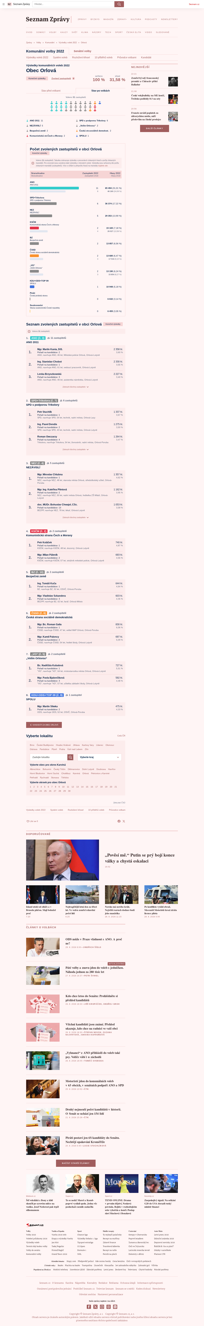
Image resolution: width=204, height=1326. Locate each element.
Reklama (113, 1283)
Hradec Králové (63, 745)
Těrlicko (65, 777)
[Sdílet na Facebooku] (119, 821)
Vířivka (154, 1265)
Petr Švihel (91, 976)
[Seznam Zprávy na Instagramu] (102, 1307)
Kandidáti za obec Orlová (45, 725)
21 (116, 787)
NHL (79, 1254)
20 (111, 787)
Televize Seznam (105, 1289)
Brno (32, 745)
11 (68, 787)
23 (36, 791)
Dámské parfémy (94, 1269)
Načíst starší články (76, 1163)
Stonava (55, 777)
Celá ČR (121, 735)
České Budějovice (45, 745)
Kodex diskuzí (143, 1289)
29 (64, 791)
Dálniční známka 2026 (164, 1238)
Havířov (111, 769)
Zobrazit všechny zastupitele (74, 387)
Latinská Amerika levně (139, 1250)
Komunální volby (33, 1254)
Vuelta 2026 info (59, 1234)
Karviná (76, 773)
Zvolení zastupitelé (61, 78)
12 (73, 787)
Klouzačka (109, 1265)
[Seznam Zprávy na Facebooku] (89, 1307)
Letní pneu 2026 (161, 1234)
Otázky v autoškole (162, 1250)
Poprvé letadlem (136, 1238)
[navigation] (3, 4)
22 (31, 791)
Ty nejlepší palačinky (112, 1234)
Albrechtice (35, 769)
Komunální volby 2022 (45, 51)
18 (101, 787)
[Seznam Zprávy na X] (95, 1307)
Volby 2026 (31, 1234)
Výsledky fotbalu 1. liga (87, 1238)
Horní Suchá (53, 773)
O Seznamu (58, 1283)
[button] (173, 81)
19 (106, 787)
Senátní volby (82, 51)
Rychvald (44, 777)
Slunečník (98, 1265)
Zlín (86, 749)
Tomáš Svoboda (94, 1061)
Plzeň (54, 749)
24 (40, 791)
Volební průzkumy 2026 (36, 1238)
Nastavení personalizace (110, 1294)
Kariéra (69, 1283)
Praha (62, 749)
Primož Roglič (58, 1250)
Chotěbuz (65, 773)
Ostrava (33, 749)
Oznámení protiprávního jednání (54, 1289)
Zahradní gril (144, 1265)
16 (92, 787)
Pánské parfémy (161, 1269)
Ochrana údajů (127, 1283)
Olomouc (110, 745)
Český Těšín (59, 769)
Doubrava (101, 769)
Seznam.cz (194, 4)
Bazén (60, 1265)
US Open (81, 1246)
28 (60, 791)
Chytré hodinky (145, 1269)
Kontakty (92, 1283)
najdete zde (103, 166)
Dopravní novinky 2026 (164, 1242)
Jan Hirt (55, 1242)
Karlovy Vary (88, 745)
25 (45, 791)
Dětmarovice (74, 769)
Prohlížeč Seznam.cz (84, 1289)
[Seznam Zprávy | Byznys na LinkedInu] (115, 1307)
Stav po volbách (100, 90)
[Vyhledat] (119, 4)
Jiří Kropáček (93, 1004)
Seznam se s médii (124, 1289)
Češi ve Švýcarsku (136, 1246)
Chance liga (82, 1234)
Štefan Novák (93, 1032)
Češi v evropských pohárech (138, 1261)
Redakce (103, 1283)
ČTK (86, 1089)
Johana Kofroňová (93, 1035)
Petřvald (34, 777)
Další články (154, 128)
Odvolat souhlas (87, 1294)
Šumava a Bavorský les (139, 1242)
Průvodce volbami (126, 57)
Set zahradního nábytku (125, 1265)
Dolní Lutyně (88, 769)
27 (55, 791)
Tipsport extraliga (85, 1242)
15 (87, 787)
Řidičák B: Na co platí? (164, 1246)
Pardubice (44, 749)
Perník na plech (110, 1254)
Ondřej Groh (111, 1004)
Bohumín (47, 769)
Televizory (132, 1269)
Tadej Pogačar (58, 1246)
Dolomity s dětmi (136, 1254)
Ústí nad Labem (74, 749)
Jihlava (76, 745)
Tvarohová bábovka (111, 1246)
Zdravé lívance (109, 1242)
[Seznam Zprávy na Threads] (108, 1307)
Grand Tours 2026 (59, 1254)
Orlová (85, 773)
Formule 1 (81, 1250)
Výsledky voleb (32, 1242)
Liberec (99, 745)
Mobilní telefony (60, 1269)
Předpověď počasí (86, 1261)
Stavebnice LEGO (77, 1269)
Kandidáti (146, 57)
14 (82, 787)
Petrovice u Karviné (100, 773)
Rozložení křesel (81, 57)
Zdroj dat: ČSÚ (119, 803)
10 (63, 787)
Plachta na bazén (72, 1265)
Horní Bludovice (37, 773)
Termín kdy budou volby (36, 1246)
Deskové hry (120, 1269)
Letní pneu (108, 1269)
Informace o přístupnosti (150, 1283)
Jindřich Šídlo (92, 947)
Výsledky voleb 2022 (37, 57)
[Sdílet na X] (123, 821)
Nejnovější (140, 67)
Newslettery (158, 1289)
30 (69, 791)
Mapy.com (71, 1261)
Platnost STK (159, 1254)
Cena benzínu (119, 1261)
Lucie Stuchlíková (94, 1146)
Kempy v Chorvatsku (138, 1234)
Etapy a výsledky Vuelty (62, 1238)
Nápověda (80, 1283)
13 (77, 787)
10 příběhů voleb (103, 57)
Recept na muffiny (111, 1238)
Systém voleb (60, 57)
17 (96, 787)
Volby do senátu (33, 1250)
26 (50, 791)
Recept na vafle (110, 1250)
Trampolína (87, 1265)
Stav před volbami (50, 90)
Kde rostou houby (103, 1261)
